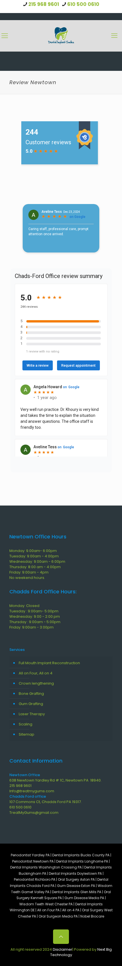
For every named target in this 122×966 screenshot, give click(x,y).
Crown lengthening (36, 683)
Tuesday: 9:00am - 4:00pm (34, 556)
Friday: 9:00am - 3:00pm (31, 627)
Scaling (25, 724)
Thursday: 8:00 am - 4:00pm (35, 567)
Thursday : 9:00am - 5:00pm (34, 622)
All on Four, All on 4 (35, 673)
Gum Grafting (31, 703)
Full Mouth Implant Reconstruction (49, 663)
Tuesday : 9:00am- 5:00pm (33, 611)
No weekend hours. (27, 577)
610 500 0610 (83, 4)
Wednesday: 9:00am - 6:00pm (37, 561)
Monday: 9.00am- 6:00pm (33, 550)
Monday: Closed (24, 605)
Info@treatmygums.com (31, 791)
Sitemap (26, 734)
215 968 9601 (43, 4)
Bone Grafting (31, 693)
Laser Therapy (32, 714)
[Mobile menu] (114, 36)
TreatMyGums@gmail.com (33, 812)
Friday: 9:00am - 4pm (29, 572)
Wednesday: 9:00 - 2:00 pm (34, 616)
